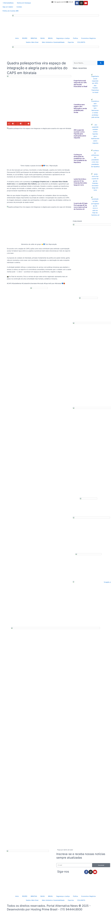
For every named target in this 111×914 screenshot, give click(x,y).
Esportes (71, 42)
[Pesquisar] (100, 63)
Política (75, 38)
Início (17, 38)
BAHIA (42, 38)
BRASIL (50, 38)
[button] (9, 124)
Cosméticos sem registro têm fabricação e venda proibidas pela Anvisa (80, 108)
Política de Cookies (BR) (11, 11)
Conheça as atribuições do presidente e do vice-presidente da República (80, 158)
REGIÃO (24, 38)
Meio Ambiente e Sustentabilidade (53, 42)
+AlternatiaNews (8, 3)
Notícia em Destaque (24, 3)
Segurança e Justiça (63, 38)
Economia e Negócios (88, 38)
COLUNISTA (81, 42)
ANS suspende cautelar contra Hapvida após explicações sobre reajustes (80, 134)
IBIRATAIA (34, 38)
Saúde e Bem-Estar (32, 42)
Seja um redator (8, 7)
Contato (19, 7)
